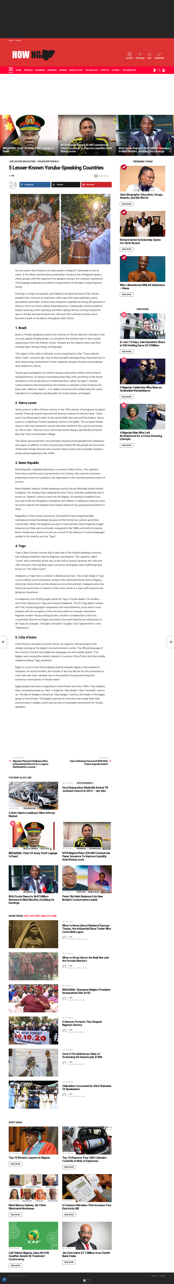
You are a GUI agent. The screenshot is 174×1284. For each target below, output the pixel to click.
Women (63, 70)
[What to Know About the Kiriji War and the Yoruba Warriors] (33, 966)
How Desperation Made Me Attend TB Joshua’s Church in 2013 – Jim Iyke (85, 789)
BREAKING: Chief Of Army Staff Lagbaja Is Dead (33, 854)
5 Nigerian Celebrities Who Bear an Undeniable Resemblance (141, 389)
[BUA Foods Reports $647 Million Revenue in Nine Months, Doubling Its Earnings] (145, 135)
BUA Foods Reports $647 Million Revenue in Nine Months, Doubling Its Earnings (31, 899)
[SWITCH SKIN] (154, 70)
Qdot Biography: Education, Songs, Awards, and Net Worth (141, 196)
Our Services (129, 70)
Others (115, 70)
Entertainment (85, 783)
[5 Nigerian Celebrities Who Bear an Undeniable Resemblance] (142, 371)
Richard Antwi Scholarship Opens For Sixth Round (140, 241)
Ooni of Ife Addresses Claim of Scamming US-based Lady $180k (82, 1055)
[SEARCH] (159, 70)
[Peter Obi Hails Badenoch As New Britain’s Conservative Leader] (87, 879)
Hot (149, 58)
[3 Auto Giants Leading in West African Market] (33, 796)
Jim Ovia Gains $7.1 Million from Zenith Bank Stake (86, 1254)
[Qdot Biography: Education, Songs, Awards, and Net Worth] (142, 178)
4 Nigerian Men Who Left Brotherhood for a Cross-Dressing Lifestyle (141, 436)
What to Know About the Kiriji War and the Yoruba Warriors (85, 959)
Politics (45, 849)
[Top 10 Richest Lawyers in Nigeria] (33, 1141)
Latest (129, 58)
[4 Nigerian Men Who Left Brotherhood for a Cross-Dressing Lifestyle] (142, 417)
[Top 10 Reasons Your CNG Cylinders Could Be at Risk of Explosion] (87, 1141)
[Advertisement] (87, 19)
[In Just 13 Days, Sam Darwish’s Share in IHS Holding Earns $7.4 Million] (142, 326)
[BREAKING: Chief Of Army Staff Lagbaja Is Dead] (29, 135)
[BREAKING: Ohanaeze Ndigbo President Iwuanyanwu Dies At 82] (33, 998)
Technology (91, 70)
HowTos (105, 70)
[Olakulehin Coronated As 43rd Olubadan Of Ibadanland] (33, 1095)
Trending (159, 58)
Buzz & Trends (31, 849)
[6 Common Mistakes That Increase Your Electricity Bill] (87, 1188)
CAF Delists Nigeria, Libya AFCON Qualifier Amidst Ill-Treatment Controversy (29, 1256)
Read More (15, 1164)
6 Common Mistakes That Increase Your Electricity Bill (86, 1207)
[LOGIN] (163, 70)
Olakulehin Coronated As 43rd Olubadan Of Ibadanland (86, 1087)
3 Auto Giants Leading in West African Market (32, 814)
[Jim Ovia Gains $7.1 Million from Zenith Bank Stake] (87, 1236)
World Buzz (94, 892)
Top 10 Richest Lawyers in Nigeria (29, 1157)
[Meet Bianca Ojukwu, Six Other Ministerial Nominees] (33, 1188)
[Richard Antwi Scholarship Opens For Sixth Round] (142, 224)
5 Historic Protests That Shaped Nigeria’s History (82, 1023)
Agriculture (75, 70)
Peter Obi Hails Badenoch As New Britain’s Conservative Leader (82, 898)
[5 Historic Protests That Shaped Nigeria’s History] (33, 1030)
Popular (140, 58)
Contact (18, 40)
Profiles (28, 70)
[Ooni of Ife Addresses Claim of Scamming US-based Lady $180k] (33, 1063)
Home (18, 70)
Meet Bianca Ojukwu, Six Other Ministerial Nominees (27, 1207)
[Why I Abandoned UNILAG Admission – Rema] (142, 269)
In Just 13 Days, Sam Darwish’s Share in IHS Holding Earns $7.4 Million (142, 343)
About (11, 40)
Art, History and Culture (40, 915)
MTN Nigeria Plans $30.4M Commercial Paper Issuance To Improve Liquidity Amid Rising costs (86, 856)
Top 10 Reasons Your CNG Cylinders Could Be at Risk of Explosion (84, 1159)
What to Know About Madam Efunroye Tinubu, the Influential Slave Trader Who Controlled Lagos (86, 929)
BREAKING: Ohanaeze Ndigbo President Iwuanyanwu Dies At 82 (86, 991)
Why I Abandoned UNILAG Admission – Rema (142, 286)
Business (40, 70)
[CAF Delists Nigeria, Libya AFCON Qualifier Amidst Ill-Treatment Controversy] (33, 1236)
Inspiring (52, 70)
